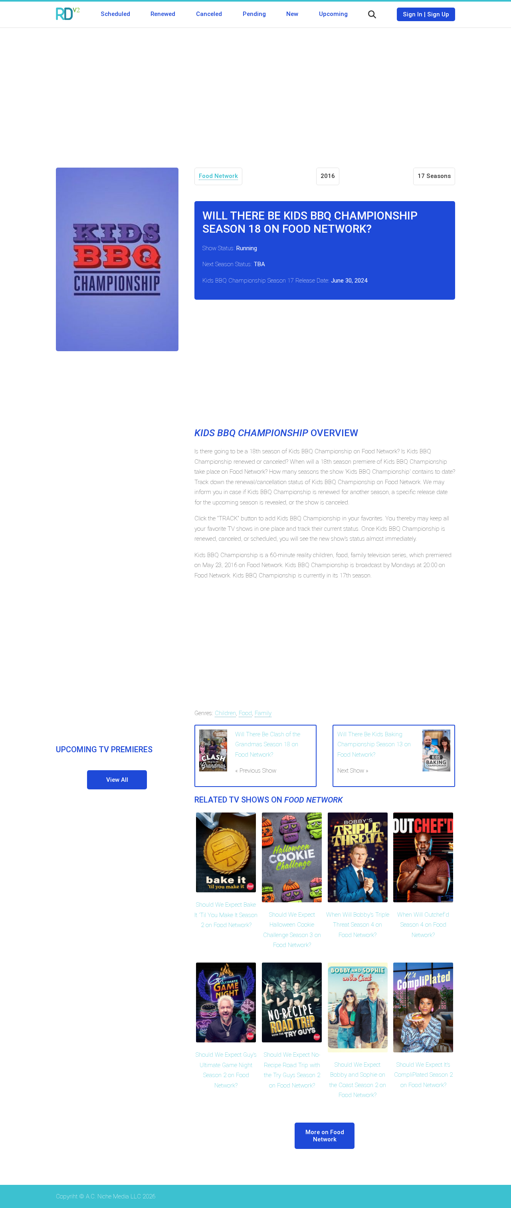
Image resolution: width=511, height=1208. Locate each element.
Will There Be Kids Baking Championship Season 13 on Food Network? (374, 744)
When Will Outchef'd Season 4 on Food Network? (423, 925)
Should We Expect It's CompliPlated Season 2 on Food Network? (423, 1075)
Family (263, 713)
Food (245, 713)
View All (117, 779)
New (292, 14)
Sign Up (438, 14)
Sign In (412, 14)
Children (225, 713)
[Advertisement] (255, 92)
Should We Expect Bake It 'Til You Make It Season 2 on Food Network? (225, 915)
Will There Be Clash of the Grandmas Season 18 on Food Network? (267, 744)
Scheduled (115, 14)
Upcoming (333, 14)
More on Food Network (324, 1136)
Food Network (218, 176)
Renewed (163, 14)
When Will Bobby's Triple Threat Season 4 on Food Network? (357, 925)
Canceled (209, 14)
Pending (254, 14)
